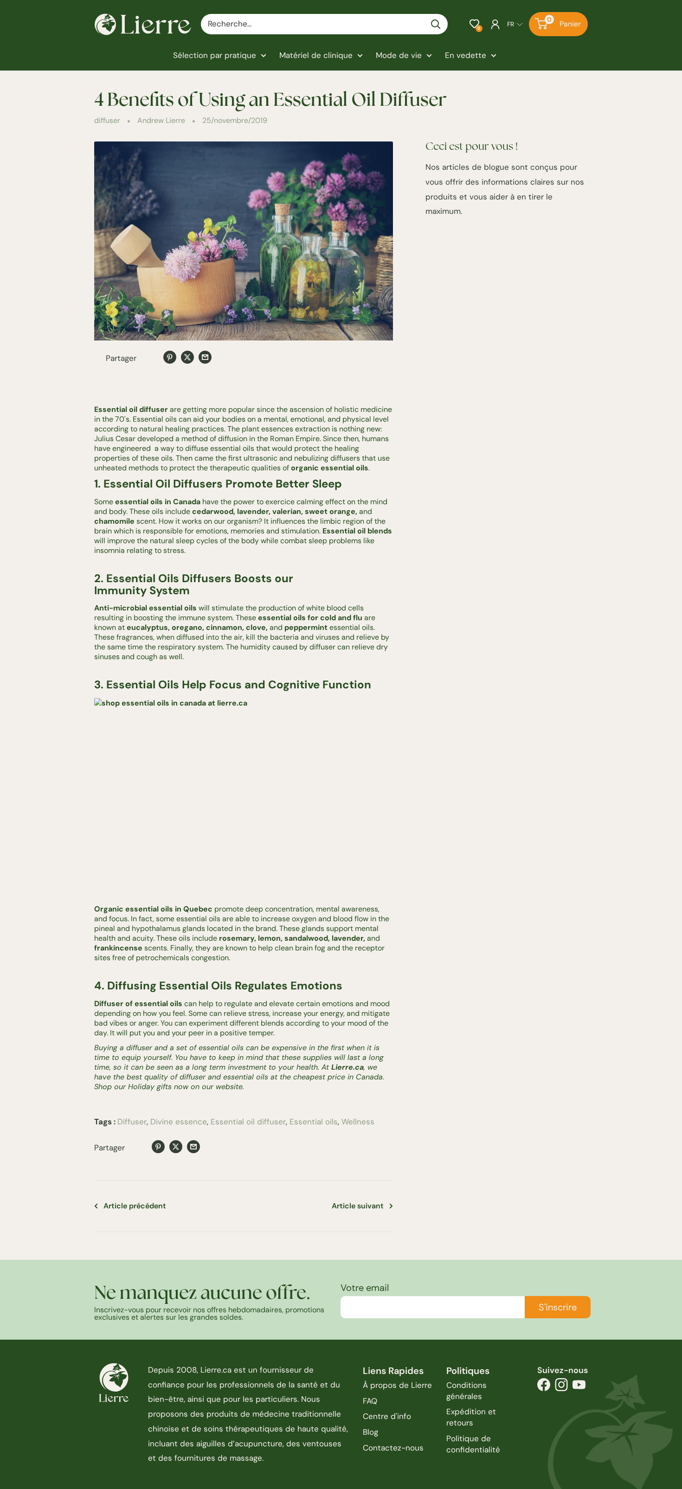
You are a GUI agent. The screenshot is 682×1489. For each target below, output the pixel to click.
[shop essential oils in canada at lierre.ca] (243, 797)
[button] (474, 24)
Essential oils (314, 1122)
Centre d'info (387, 1416)
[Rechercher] (436, 24)
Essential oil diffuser (248, 1122)
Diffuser (132, 1122)
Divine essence (178, 1122)
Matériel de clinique (316, 55)
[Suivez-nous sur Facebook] (543, 1387)
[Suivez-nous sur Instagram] (561, 1387)
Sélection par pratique (214, 55)
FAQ (370, 1401)
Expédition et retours (471, 1417)
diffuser (107, 120)
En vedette (465, 55)
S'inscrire (558, 1307)
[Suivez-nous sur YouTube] (579, 1387)
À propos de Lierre (397, 1385)
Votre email (365, 1288)
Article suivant (358, 1206)
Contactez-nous (393, 1448)
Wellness (357, 1122)
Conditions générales (466, 1390)
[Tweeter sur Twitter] (187, 356)
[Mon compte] (495, 24)
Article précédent (134, 1206)
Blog (370, 1432)
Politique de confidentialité (473, 1444)
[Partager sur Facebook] (152, 358)
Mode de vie (399, 55)
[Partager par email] (205, 356)
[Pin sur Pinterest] (169, 356)
